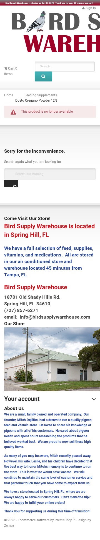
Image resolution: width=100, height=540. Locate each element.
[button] (89, 8)
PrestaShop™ (65, 520)
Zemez (9, 526)
